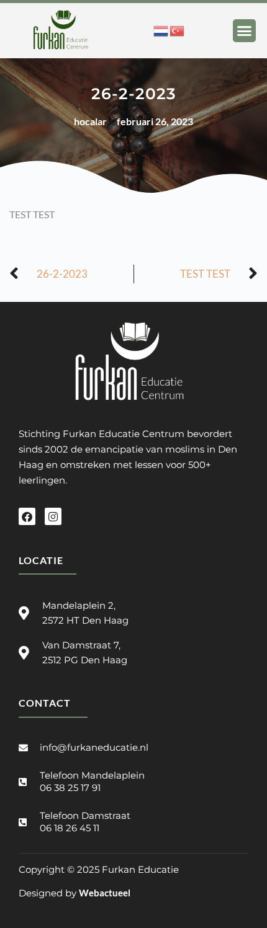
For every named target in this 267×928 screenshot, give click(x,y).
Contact (45, 703)
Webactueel (104, 892)
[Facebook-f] (27, 516)
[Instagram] (53, 516)
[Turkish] (178, 29)
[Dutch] (161, 29)
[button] (244, 31)
